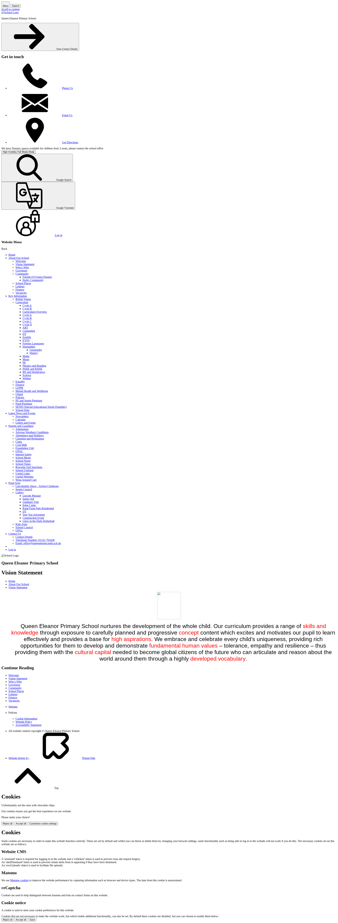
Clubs (18, 441)
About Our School (18, 257)
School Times (23, 463)
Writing (27, 378)
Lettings (19, 286)
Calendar (20, 419)
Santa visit (28, 498)
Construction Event (33, 517)
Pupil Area (14, 482)
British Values (23, 299)
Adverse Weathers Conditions (32, 432)
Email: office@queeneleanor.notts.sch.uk (38, 543)
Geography (36, 349)
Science (27, 375)
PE (24, 362)
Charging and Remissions (29, 438)
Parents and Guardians (20, 425)
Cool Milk (21, 444)
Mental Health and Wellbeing (31, 391)
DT (24, 333)
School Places (23, 283)
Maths (26, 356)
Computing (29, 330)
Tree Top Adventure (34, 514)
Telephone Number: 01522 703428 (35, 540)
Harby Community (33, 280)
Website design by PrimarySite (51, 758)
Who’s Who (22, 267)
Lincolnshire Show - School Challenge (37, 486)
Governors (21, 270)
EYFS (26, 340)
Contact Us (14, 533)
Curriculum (21, 302)
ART (25, 327)
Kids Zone (21, 524)
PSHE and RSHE (32, 368)
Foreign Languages (33, 343)
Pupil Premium (23, 403)
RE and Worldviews (34, 372)
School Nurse (23, 460)
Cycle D (27, 324)
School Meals (23, 457)
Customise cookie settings (43, 823)
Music (26, 359)
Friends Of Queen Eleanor (37, 276)
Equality (20, 381)
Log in (12, 549)
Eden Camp (29, 505)
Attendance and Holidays (29, 435)
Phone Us (67, 88)
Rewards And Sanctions (28, 467)
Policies (19, 397)
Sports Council (23, 489)
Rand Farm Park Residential (38, 508)
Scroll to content (10, 9)
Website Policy (23, 721)
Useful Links (22, 473)
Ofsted (19, 394)
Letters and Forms (25, 422)
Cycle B (27, 308)
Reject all (7, 823)
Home (11, 254)
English (27, 337)
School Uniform (24, 470)
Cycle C (27, 321)
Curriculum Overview (35, 311)
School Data (22, 410)
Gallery (19, 492)
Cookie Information (26, 718)
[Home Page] (10, 12)
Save (32, 919)
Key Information (17, 295)
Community (22, 273)
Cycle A (27, 305)
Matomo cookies (19, 880)
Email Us (67, 115)
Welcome (20, 261)
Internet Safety (23, 454)
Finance (19, 289)
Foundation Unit (24, 448)
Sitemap (12, 706)
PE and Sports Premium (28, 400)
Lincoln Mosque (32, 495)
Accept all (21, 823)
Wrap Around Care (26, 479)
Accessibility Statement (28, 724)
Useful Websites (24, 476)
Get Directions (70, 142)
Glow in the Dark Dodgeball (38, 521)
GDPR (19, 387)
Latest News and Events (21, 413)
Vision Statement (24, 264)
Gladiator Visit (31, 502)
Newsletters (22, 416)
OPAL (19, 451)
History (34, 353)
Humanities (29, 346)
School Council (24, 527)
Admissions (22, 429)
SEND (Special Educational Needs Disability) (41, 406)
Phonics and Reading (34, 365)
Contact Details (24, 536)
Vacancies (21, 292)
